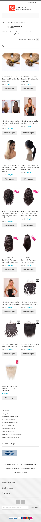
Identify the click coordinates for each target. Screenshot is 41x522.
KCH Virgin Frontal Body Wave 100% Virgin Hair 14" (11, 345)
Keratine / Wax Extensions (10, 416)
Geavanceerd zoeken (28, 468)
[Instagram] (23, 501)
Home (3, 22)
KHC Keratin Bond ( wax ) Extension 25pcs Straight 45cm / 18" (29, 79)
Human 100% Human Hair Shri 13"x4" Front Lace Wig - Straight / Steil (30, 260)
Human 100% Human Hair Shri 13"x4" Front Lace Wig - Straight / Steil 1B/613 (11, 168)
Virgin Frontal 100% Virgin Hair (11, 437)
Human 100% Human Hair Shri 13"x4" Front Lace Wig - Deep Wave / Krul (30, 213)
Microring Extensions (8, 419)
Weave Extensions (8, 428)
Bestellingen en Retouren (29, 464)
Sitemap (8, 468)
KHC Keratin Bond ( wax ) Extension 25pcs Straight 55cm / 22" (10, 79)
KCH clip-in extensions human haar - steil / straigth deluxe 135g (11, 123)
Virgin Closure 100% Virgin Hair (11, 435)
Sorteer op (22, 39)
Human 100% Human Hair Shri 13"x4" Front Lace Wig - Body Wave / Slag (11, 260)
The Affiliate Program (20, 472)
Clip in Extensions (7, 425)
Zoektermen (16, 468)
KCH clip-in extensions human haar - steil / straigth (30, 122)
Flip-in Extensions (7, 431)
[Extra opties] (9, 451)
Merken (10, 22)
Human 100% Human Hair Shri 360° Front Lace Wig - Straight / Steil (30, 167)
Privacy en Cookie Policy (11, 464)
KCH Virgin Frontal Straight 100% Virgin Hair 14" (30, 345)
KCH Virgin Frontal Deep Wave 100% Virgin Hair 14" (30, 303)
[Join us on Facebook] (18, 501)
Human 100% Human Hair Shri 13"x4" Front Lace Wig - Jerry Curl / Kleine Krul (11, 214)
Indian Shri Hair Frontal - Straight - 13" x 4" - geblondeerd (10, 388)
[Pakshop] (20, 8)
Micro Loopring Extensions (10, 422)
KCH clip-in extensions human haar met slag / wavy (11, 303)
